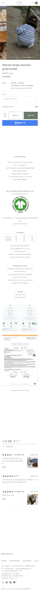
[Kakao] (14, 582)
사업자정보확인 (26, 561)
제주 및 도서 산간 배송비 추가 (20, 88)
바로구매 (31, 115)
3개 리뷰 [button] (11, 73)
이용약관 (4, 561)
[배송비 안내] (30, 88)
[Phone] (2, 582)
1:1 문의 (36, 561)
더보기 (4, 467)
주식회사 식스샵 (13, 578)
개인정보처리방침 (14, 561)
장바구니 (16, 115)
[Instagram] (10, 582)
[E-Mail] (6, 582)
